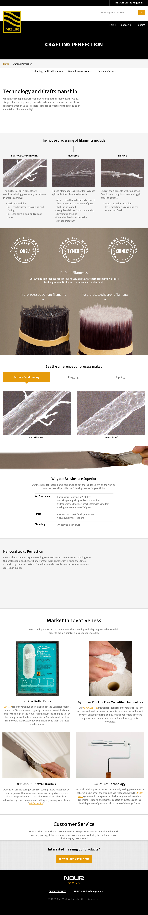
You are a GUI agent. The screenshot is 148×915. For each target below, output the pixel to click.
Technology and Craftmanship (47, 71)
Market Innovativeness (80, 71)
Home (112, 25)
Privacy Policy (57, 891)
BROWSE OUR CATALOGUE (74, 859)
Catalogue (126, 25)
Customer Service (107, 71)
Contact (141, 25)
